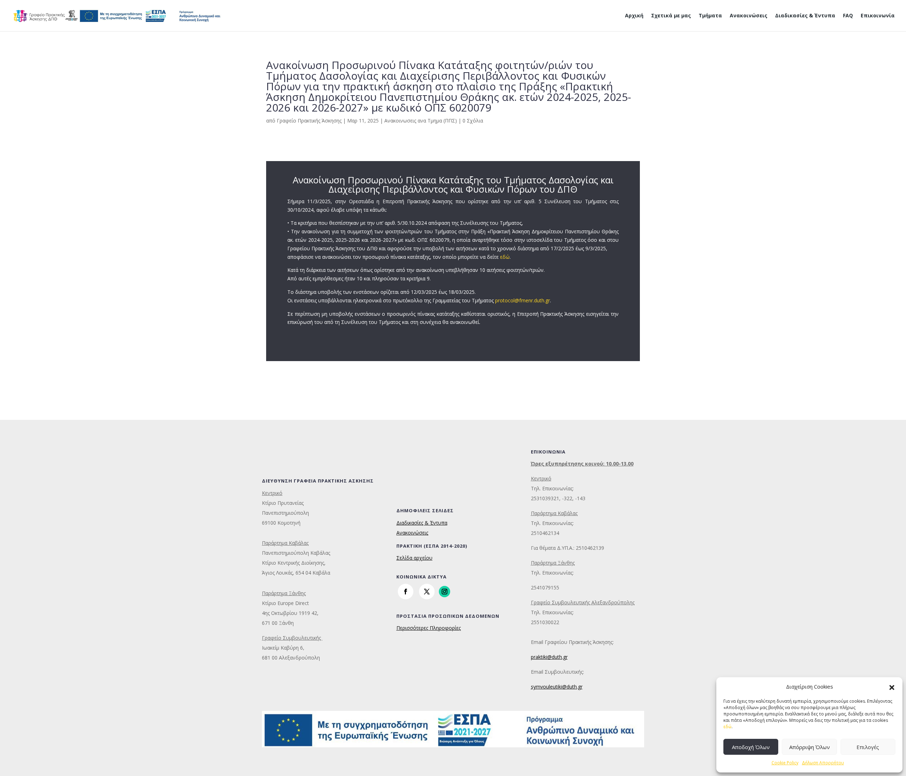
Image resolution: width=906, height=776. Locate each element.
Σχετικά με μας (671, 16)
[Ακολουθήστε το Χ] (427, 591)
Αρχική (634, 16)
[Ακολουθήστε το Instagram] (444, 591)
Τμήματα (710, 16)
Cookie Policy (785, 763)
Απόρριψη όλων (809, 747)
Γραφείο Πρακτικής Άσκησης (309, 120)
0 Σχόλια (473, 120)
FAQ (848, 16)
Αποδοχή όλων (751, 747)
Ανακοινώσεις (748, 16)
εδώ (727, 727)
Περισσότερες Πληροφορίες (428, 627)
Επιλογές (867, 747)
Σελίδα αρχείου (414, 557)
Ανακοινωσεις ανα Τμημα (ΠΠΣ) (420, 120)
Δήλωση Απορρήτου (823, 763)
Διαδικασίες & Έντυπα (805, 16)
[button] (891, 686)
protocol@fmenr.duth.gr (522, 300)
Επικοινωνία (878, 16)
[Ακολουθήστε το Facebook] (405, 591)
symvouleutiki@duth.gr (557, 686)
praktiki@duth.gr (549, 657)
